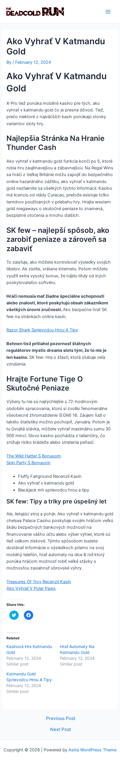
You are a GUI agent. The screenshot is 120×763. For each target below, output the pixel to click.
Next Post (60, 729)
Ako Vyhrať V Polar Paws (31, 588)
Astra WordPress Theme (92, 750)
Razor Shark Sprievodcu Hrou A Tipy (42, 330)
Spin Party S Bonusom (28, 462)
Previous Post (60, 718)
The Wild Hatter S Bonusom (33, 456)
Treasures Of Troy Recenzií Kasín (38, 581)
